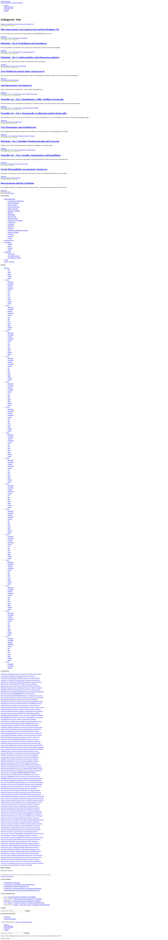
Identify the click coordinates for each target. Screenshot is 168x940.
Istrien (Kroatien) (12, 205)
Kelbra (35, 745)
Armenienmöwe (4, 680)
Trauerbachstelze (5, 833)
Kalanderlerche (22, 741)
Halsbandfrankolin (13, 729)
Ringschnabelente (5, 790)
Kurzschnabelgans (10, 755)
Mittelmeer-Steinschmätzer (19, 764)
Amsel (38, 678)
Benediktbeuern (4, 686)
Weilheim (10, 847)
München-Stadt (12, 216)
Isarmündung (9, 739)
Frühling (10, 244)
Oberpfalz (10, 228)
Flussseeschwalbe (5, 715)
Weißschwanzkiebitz (5, 851)
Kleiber (35, 747)
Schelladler (12, 802)
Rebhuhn (13, 786)
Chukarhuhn (18, 697)
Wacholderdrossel (13, 841)
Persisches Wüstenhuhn (36, 778)
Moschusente (38, 766)
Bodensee (26, 691)
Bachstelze (19, 682)
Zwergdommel (24, 861)
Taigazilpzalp (28, 827)
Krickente (9, 753)
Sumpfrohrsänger (5, 827)
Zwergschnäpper (33, 863)
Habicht (26, 727)
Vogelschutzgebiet (30, 839)
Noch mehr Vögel (8, 8)
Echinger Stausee (21, 703)
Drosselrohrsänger (33, 701)
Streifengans (4, 825)
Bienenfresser (22, 687)
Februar (10, 276)
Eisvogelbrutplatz (4, 707)
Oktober (10, 286)
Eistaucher (31, 705)
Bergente (20, 686)
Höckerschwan (10, 737)
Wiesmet (9, 855)
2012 (7, 611)
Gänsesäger (16, 727)
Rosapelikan (15, 792)
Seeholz (25, 811)
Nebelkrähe (6, 772)
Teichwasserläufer (25, 829)
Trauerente (11, 833)
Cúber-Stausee (25, 697)
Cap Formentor (39, 695)
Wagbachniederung (5, 843)
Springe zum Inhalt (5, 1)
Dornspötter (11, 701)
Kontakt (6, 11)
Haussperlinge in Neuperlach (12, 882)
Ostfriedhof (4, 778)
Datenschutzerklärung (10, 919)
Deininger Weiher (39, 697)
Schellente (17, 802)
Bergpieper (3, 687)
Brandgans (32, 691)
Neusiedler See (27, 772)
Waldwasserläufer (5, 845)
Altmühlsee (13, 678)
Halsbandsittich (30, 729)
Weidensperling (4, 847)
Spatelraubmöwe (8, 817)
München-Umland (13, 218)
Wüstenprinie (3, 857)
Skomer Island (22, 815)
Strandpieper (34, 823)
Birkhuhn (34, 687)
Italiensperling (30, 739)
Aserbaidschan (12, 680)
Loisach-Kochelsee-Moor (32, 757)
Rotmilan (29, 796)
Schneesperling (4, 806)
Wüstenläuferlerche (37, 855)
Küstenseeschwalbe (26, 755)
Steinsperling (23, 821)
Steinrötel (8, 821)
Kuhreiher (3, 755)
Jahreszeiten (7, 242)
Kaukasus (3, 745)
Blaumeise (11, 689)
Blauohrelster (23, 689)
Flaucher (27, 713)
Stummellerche (10, 825)
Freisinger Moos (26, 715)
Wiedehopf (19, 853)
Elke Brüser (7, 901)
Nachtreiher (19, 770)
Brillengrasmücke (31, 693)
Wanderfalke (16, 845)
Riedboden (8, 788)
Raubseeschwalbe (13, 784)
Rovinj (2, 798)
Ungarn (10, 238)
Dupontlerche (11, 703)
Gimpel (24, 719)
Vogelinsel (24, 839)
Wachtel (29, 841)
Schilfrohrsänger (31, 802)
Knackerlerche (26, 749)
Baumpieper (28, 684)
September (11, 288)
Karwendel (31, 743)
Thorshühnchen (10, 831)
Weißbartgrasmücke (29, 847)
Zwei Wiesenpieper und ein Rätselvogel (18, 127)
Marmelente (25, 761)
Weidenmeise (37, 845)
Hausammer (18, 731)
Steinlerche (41, 819)
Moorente (14, 766)
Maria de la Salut (18, 761)
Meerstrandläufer (26, 762)
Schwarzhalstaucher (18, 807)
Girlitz (28, 719)
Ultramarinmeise (35, 837)
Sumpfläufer (24, 825)
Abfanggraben (4, 674)
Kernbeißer (39, 745)
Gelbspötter (19, 719)
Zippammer (23, 859)
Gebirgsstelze (13, 719)
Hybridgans (39, 735)
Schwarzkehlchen (28, 807)
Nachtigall (13, 770)
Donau (29, 699)
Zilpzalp (18, 859)
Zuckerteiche (12, 861)
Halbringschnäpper (5, 729)
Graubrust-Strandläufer (20, 721)
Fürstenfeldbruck (13, 717)
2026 (7, 268)
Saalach (11, 798)
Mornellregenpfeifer (31, 766)
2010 (7, 662)
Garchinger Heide (21, 717)
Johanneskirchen (4, 741)
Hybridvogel (4, 737)
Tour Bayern (11, 254)
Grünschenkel (34, 725)
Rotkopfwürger (22, 796)
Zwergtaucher (28, 865)
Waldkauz (18, 843)
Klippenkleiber (19, 749)
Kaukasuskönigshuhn (18, 745)
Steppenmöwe (4, 823)
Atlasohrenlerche (5, 682)
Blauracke (29, 689)
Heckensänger (20, 733)
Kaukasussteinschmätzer (28, 745)
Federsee (33, 709)
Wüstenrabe (9, 857)
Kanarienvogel (11, 743)
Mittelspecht (37, 764)
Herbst (9, 246)
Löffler (8, 758)
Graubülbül (28, 721)
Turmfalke (28, 835)
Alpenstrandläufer (5, 678)
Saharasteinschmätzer (6, 800)
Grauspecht (21, 723)
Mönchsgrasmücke (28, 768)
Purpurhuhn (3, 782)
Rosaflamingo (9, 792)
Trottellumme (14, 835)
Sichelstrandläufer (27, 813)
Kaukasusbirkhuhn (9, 745)
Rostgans (33, 792)
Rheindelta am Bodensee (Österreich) (18, 230)
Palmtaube (9, 778)
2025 (7, 280)
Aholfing (17, 674)
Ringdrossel (22, 788)
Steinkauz (36, 819)
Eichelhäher (33, 703)
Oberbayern (11, 226)
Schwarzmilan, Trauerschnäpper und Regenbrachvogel (19, 884)
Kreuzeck (36, 751)
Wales (10, 845)
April (9, 272)
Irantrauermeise (23, 737)
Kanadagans (4, 743)
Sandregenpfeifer (5, 802)
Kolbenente (3, 751)
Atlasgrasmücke (28, 680)
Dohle (26, 699)
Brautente (24, 693)
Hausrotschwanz (29, 731)
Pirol (27, 780)
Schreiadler (11, 806)
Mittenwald (8, 766)
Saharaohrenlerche (39, 798)
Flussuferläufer (15, 715)
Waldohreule (25, 843)
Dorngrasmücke (4, 701)
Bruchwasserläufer (6, 695)
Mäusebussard (13, 768)
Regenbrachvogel (20, 786)
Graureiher (7, 723)
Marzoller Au (36, 761)
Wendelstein (38, 851)
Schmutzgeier (23, 804)
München (35, 768)
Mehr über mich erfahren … (8, 876)
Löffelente (3, 758)
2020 (7, 407)
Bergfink (24, 686)
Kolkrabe (9, 751)
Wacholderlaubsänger (23, 841)
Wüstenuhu (33, 857)
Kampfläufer (36, 741)
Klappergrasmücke (28, 747)
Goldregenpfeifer (5, 721)
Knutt (30, 749)
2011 (7, 636)
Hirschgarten (27, 735)
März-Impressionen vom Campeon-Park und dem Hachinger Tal (30, 29)
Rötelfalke (6, 798)
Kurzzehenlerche (18, 755)
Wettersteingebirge (12, 853)
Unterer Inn (3, 839)
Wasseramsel (25, 845)
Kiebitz (3, 747)
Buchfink (13, 695)
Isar (38, 737)
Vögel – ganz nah (9, 261)
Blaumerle (17, 689)
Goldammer (33, 719)
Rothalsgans (30, 794)
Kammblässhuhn (29, 741)
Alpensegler (32, 676)
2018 (7, 458)
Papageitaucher (19, 778)
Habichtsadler (31, 727)
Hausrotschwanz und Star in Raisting (17, 183)
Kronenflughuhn (20, 753)
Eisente (20, 705)
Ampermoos (26, 678)
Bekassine (34, 684)
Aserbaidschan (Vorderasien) (16, 201)
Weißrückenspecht (35, 849)
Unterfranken (9, 839)
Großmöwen (10, 725)
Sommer (10, 248)
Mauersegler (19, 762)
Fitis (24, 713)
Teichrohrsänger (17, 829)
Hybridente (33, 735)
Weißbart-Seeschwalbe (18, 847)
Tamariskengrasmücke (35, 827)
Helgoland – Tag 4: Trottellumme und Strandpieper (24, 43)
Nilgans (34, 772)
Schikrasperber (24, 802)
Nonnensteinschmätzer (6, 774)
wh (5, 897)
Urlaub (6, 260)
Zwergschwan (40, 863)
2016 (7, 509)
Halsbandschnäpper (21, 729)
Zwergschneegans (18, 863)
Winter (9, 250)
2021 (7, 382)
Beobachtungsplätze (9, 199)
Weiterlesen (3, 36)
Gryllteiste (22, 725)
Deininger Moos (32, 697)
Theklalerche (4, 831)
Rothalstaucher (37, 794)
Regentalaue (28, 786)
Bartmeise (11, 684)
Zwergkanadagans (37, 861)
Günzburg (22, 727)
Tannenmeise (4, 829)
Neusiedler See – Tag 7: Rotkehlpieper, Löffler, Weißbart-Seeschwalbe (32, 99)
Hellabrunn (3, 735)
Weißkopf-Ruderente (26, 849)
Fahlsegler (22, 709)
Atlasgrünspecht (36, 680)
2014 (7, 560)
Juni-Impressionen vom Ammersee (16, 85)
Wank (20, 845)
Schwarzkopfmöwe (11, 809)
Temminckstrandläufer (35, 829)
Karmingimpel (24, 743)
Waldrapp (30, 843)
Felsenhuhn (15, 711)
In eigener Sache (8, 240)
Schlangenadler (4, 804)
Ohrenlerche (18, 776)
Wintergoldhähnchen (21, 855)
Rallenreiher (28, 782)
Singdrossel (10, 815)
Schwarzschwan (28, 809)
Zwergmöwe (3, 863)
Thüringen (10, 236)
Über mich (6, 9)
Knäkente (34, 749)
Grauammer (12, 721)
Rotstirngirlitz (41, 796)
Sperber (21, 817)
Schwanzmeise (23, 806)
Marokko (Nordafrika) (14, 211)
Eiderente (3, 705)
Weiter (12, 193)
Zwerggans (30, 861)
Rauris (9, 786)
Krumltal (26, 753)
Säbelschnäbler (16, 827)
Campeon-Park (32, 695)
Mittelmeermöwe (29, 764)
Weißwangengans (20, 851)
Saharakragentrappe (31, 798)
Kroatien (13, 753)
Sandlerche (41, 800)
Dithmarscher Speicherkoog (17, 699)
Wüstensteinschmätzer (24, 857)
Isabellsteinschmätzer (32, 737)
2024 (7, 305)
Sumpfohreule (36, 825)
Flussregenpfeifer (35, 713)
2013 (7, 585)
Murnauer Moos (5, 768)
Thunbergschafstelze (19, 831)
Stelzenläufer (35, 821)
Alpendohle (11, 676)
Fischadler (20, 713)
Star (13, 819)
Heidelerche (26, 733)
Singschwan (16, 815)
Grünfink (27, 725)
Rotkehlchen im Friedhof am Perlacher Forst (16, 886)
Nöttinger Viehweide (34, 774)
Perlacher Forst (27, 778)
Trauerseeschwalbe (28, 833)
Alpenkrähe (17, 676)
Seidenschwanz (4, 813)
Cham (2, 697)
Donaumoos (35, 699)
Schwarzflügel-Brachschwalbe (7, 807)
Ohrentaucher (24, 776)
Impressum (7, 917)
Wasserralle (31, 845)
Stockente (27, 823)
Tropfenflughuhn (6, 835)
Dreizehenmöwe (18, 701)
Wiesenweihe (4, 855)
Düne (15, 703)
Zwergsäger (22, 865)
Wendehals (33, 851)
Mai (9, 270)
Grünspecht (4, 727)
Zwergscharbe (10, 863)
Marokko (30, 761)
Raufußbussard (4, 786)
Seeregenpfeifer (31, 811)
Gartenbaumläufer (30, 717)
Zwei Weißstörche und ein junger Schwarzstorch (22, 71)
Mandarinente (4, 761)
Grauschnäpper (14, 723)
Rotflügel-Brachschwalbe (7, 794)
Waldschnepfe (36, 843)
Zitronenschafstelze (5, 861)
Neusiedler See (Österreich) (15, 220)
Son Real (3, 817)
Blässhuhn (21, 691)
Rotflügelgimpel (17, 794)
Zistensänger (30, 859)
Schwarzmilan (20, 809)
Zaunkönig (4, 859)
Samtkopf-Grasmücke (21, 800)
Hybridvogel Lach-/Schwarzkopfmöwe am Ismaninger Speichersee (22, 888)
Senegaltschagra (19, 813)
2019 (7, 433)
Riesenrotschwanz (15, 788)
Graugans (34, 721)
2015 (7, 534)
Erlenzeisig (3, 709)
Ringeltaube (34, 788)
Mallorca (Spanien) (13, 209)
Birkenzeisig (29, 687)
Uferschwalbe (26, 837)
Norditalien (11, 224)
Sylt (11, 827)
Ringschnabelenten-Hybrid (15, 790)
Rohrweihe (3, 792)
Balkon (2, 684)
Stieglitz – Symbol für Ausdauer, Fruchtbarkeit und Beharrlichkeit (26, 903)
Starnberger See (18, 819)
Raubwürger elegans (29, 784)
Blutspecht (10, 691)
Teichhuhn (9, 829)
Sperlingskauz (36, 817)
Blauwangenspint (36, 689)
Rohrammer (24, 790)
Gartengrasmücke (39, 717)
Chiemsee (6, 697)
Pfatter (2, 780)
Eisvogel (36, 705)
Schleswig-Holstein (13, 232)
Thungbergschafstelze (28, 831)
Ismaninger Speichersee (19, 739)
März (9, 274)
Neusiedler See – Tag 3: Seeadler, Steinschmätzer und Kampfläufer (31, 155)
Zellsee (8, 859)
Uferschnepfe (19, 837)
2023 (7, 331)
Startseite (6, 5)
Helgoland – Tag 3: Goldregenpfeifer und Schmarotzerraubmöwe (30, 57)
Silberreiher (4, 815)
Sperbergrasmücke (28, 817)
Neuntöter (20, 772)
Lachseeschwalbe (5, 757)
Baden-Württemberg (13, 203)
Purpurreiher (10, 782)
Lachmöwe (35, 755)
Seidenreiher (38, 811)
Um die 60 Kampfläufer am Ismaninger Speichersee (24, 169)
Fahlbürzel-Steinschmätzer (13, 709)
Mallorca (36, 758)
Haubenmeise (4, 731)
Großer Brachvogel (30, 723)
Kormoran (21, 751)
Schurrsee (16, 806)
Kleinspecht (13, 749)
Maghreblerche (20, 758)
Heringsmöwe (13, 735)
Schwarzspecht (36, 809)
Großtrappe (16, 725)
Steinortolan (3, 821)
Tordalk (35, 831)
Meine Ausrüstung (8, 6)
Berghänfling (30, 686)
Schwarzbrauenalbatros (32, 806)
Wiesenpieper (25, 853)
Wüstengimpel (30, 855)
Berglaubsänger (36, 686)
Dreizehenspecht (25, 701)
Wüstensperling (16, 857)
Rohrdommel (31, 790)
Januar (9, 278)
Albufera (30, 674)
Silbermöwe (39, 813)
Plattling (31, 780)
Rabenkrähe (16, 782)
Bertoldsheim (9, 687)
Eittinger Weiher (12, 707)
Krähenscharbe (32, 753)
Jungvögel (10, 741)
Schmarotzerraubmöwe (13, 804)
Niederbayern (11, 222)
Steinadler (24, 819)
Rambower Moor (34, 782)
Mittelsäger (3, 766)
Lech (25, 757)
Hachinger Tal (38, 727)
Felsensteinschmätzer (38, 711)
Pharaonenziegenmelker (21, 780)
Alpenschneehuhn (24, 676)
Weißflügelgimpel (10, 849)
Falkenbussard (27, 709)
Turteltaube (34, 835)
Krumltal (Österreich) (14, 207)
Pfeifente (6, 780)
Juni (9, 293)
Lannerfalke (12, 757)
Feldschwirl (3, 711)
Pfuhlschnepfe (12, 780)
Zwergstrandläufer (14, 865)
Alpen (39, 674)
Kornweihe (26, 751)
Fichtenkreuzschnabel (12, 713)
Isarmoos (3, 739)
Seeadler (20, 811)
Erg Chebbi (37, 707)
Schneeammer (36, 804)
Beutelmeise (15, 687)
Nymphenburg (26, 774)
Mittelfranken (11, 215)
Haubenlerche (37, 729)
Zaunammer (39, 857)
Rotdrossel (38, 792)
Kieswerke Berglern (19, 747)
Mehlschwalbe (34, 762)
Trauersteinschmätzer (39, 833)
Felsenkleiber (21, 711)
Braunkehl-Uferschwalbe (6, 693)
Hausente (23, 731)
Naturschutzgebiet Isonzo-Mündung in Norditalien (22, 897)
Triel (2, 835)
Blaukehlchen (4, 689)
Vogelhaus (19, 839)
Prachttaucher (37, 780)
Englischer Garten (23, 707)
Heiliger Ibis (33, 733)
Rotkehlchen (8, 796)
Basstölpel (16, 684)
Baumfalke (22, 684)
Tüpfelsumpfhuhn (5, 837)
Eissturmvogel (25, 705)
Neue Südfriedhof (13, 772)
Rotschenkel (35, 796)
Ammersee (20, 678)
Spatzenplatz (16, 817)
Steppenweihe (10, 823)
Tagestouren (7, 252)
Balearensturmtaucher (26, 682)
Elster (17, 707)
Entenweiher (31, 707)
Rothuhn (2, 796)
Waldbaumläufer (12, 843)
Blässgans (15, 691)
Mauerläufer (13, 762)
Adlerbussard (11, 674)
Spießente (3, 819)
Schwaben (10, 234)
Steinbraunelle (30, 819)
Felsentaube (3, 713)
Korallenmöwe (14, 751)
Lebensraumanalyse (19, 757)
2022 (7, 356)
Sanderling (29, 800)
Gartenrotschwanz (5, 719)
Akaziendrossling (24, 674)
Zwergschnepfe (26, 863)
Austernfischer (12, 682)
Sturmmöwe (17, 825)
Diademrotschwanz (5, 699)
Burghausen (25, 695)
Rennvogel (39, 786)
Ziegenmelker (13, 859)
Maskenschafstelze (5, 762)
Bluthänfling (4, 691)
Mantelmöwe (11, 761)
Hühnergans (17, 737)
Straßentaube (39, 823)
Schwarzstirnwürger (5, 811)
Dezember (10, 282)
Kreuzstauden (3, 753)
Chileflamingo (12, 697)
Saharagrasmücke (22, 798)
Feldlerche (38, 709)
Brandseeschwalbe (39, 691)
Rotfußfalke (24, 794)
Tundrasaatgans (21, 835)
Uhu (31, 837)
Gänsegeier (10, 727)
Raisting (22, 782)
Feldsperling (9, 711)
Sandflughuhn (35, 800)
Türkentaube (13, 837)
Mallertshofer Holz (28, 758)
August (10, 289)
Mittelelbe (10, 212)
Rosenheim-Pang (22, 792)
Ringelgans (27, 788)
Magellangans (13, 758)
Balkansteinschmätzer (36, 682)
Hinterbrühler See (21, 735)
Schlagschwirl (40, 802)
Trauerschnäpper (19, 833)
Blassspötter (39, 687)
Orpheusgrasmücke (32, 776)
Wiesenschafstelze (34, 853)
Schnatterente (29, 804)
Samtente (13, 800)
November (11, 284)
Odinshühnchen (11, 776)
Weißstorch (12, 851)
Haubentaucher (11, 731)
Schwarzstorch (14, 811)
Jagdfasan (36, 739)
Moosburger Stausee (21, 766)
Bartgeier (7, 684)
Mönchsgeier (20, 768)
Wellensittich (27, 851)
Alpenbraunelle (4, 676)
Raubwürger (21, 784)
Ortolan (38, 776)
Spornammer (8, 819)
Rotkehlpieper (15, 796)
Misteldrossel (4, 764)
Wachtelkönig (34, 841)
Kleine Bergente (40, 747)
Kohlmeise (40, 749)
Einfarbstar (15, 705)
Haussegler (37, 731)
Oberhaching (4, 776)
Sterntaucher (17, 823)
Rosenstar (28, 792)
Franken (21, 715)
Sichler (33, 813)
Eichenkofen (39, 703)
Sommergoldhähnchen (37, 815)
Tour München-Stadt (13, 256)
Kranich (32, 751)
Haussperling (4, 733)
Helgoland (39, 733)
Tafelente (22, 827)
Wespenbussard (4, 853)
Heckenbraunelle (12, 733)
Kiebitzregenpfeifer (10, 747)
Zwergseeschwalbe (5, 865)
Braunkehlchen (17, 693)
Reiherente (33, 786)
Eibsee (28, 703)
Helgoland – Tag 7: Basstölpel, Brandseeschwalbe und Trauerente (30, 141)
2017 (7, 483)
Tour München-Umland (14, 258)
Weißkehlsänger (18, 849)
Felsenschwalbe (29, 711)
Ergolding (42, 707)
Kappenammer (17, 743)
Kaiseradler (15, 741)
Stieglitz (22, 823)
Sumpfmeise (30, 825)
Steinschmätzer (15, 821)
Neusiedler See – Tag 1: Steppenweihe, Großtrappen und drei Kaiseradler (34, 113)
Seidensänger (11, 813)
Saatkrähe (16, 798)
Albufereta (35, 674)
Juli (9, 292)
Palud (14, 778)
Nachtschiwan (26, 770)
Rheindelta (3, 788)
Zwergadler (18, 861)
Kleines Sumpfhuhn (5, 749)
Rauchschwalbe (38, 784)
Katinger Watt (37, 743)
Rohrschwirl (37, 790)
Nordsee (20, 774)
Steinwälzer (29, 821)
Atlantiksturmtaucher (20, 680)
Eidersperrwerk (9, 705)
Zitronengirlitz (36, 859)
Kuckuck (38, 753)
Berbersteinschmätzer (13, 686)
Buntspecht (20, 695)
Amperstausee (32, 678)
